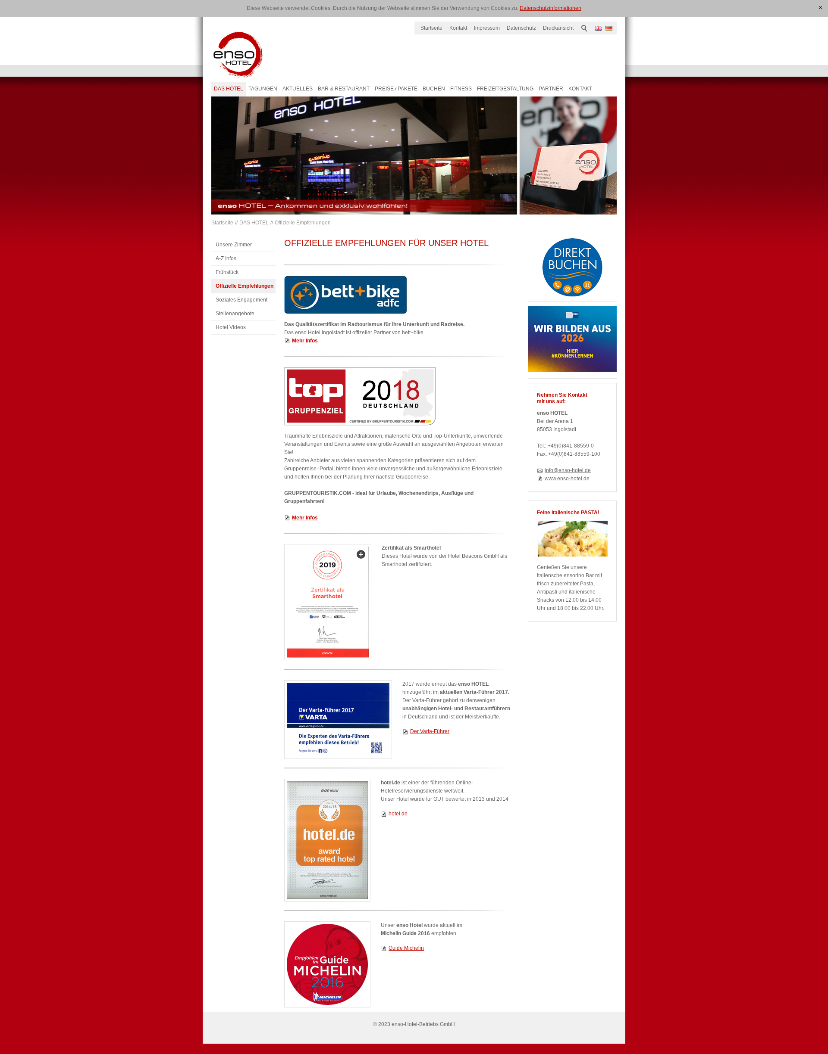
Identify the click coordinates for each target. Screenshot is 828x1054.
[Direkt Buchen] (572, 267)
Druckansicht (558, 28)
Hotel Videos (231, 327)
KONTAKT (580, 89)
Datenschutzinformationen (550, 8)
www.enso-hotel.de (567, 479)
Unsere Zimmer (234, 245)
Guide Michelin (406, 948)
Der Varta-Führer (429, 731)
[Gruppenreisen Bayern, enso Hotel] (360, 396)
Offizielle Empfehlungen (303, 223)
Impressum (487, 28)
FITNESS (461, 89)
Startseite (431, 28)
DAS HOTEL (228, 89)
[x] (820, 8)
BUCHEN (434, 89)
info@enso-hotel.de (568, 470)
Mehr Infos (305, 518)
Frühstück (227, 272)
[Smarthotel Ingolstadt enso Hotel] (328, 602)
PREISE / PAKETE (396, 89)
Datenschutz (521, 28)
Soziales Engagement (241, 300)
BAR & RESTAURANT (344, 89)
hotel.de (398, 814)
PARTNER (551, 89)
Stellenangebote (235, 314)
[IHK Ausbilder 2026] (572, 339)
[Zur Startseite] (238, 55)
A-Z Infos (226, 258)
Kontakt (458, 28)
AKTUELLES (297, 89)
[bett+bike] (345, 295)
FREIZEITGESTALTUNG (505, 89)
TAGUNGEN (262, 89)
